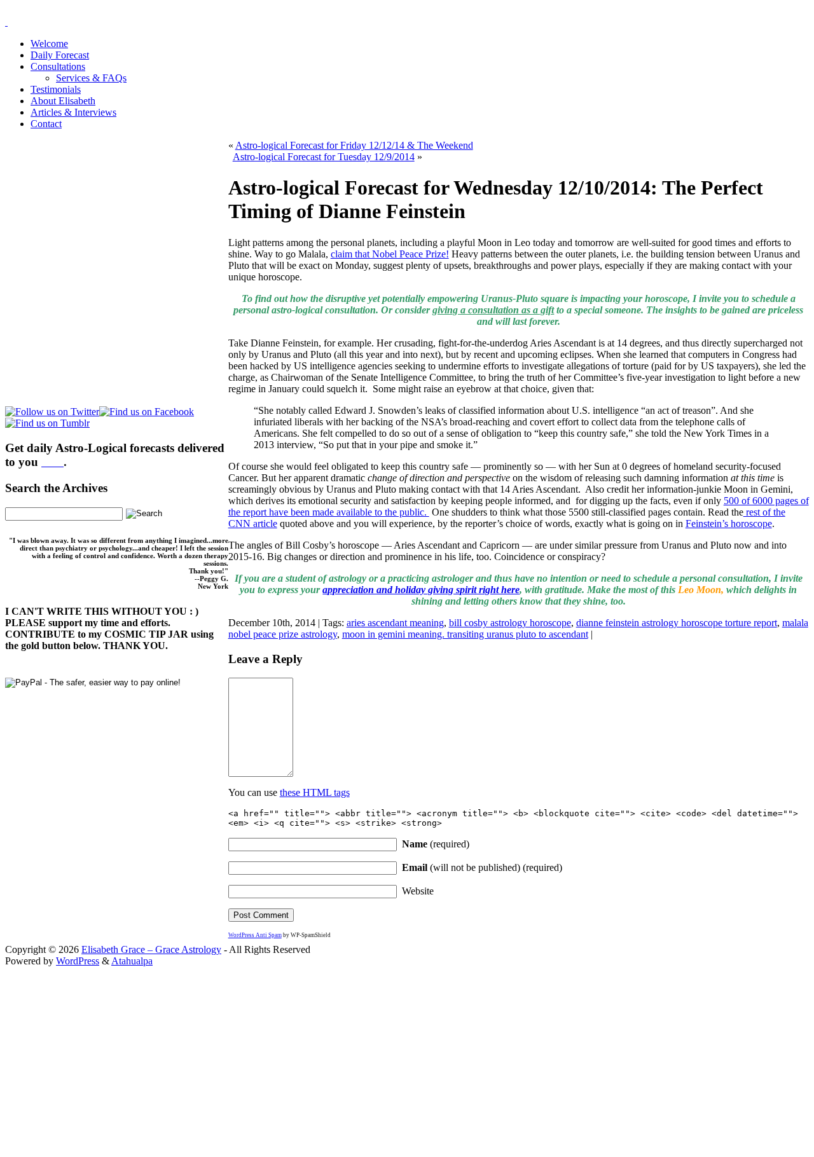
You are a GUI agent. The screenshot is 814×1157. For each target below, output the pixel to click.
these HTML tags (315, 792)
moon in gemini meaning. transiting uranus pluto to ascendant (465, 634)
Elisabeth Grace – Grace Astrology (151, 949)
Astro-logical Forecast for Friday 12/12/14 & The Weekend (354, 145)
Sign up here (311, 1047)
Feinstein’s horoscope (729, 523)
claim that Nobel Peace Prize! (390, 254)
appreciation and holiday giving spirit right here (421, 589)
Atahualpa (132, 960)
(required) (435, 844)
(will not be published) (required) (482, 867)
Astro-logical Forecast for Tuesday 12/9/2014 (324, 156)
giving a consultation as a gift (493, 310)
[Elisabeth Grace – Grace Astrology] (6, 22)
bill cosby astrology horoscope (510, 622)
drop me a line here (539, 1069)
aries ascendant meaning (395, 622)
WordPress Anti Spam (255, 935)
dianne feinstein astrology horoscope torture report (676, 622)
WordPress (77, 960)
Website (418, 891)
